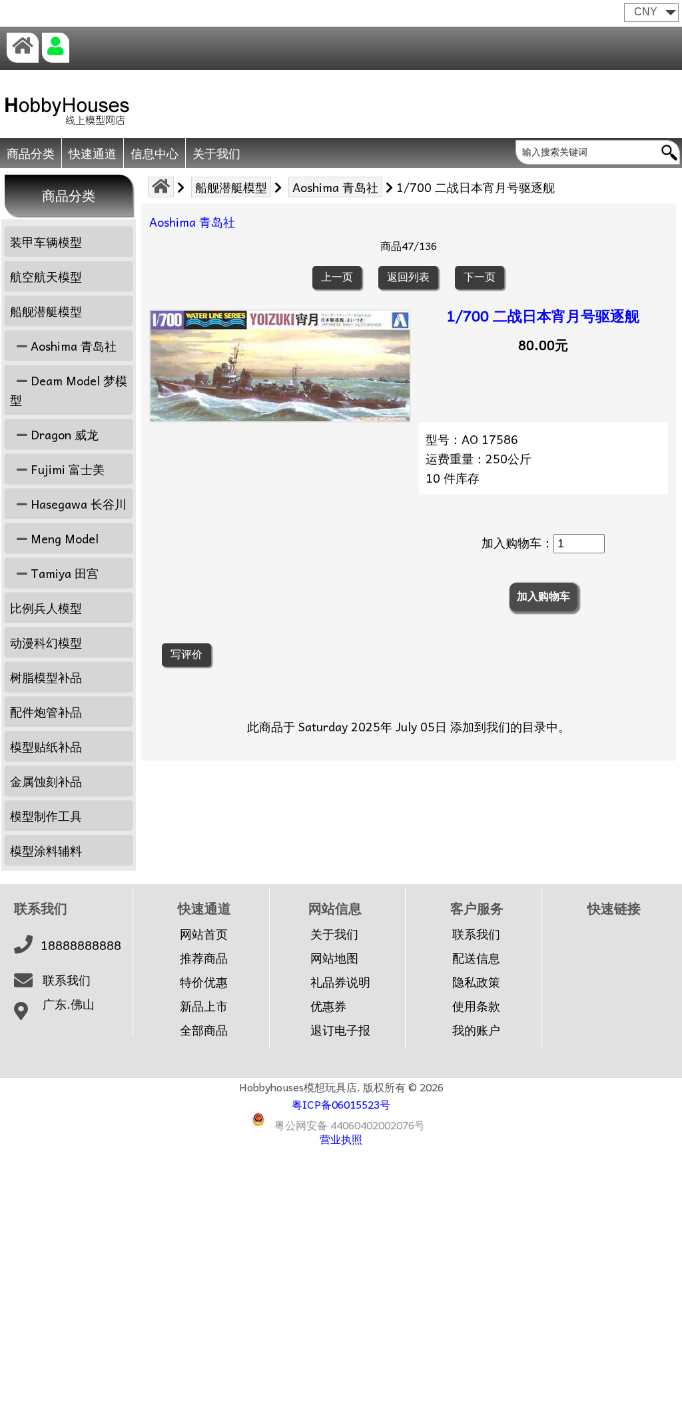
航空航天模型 (46, 276)
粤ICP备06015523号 (341, 1104)
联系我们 (67, 980)
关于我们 (216, 153)
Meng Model (63, 538)
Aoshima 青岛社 (335, 187)
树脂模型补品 (46, 677)
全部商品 (204, 1030)
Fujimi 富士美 (66, 469)
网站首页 (204, 934)
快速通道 (93, 153)
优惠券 (328, 1006)
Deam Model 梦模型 (68, 390)
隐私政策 (476, 982)
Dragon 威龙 (63, 434)
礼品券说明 (340, 982)
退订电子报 (340, 1030)
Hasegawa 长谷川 (77, 503)
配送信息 (476, 958)
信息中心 (154, 153)
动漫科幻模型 (46, 642)
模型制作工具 (46, 815)
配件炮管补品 (46, 711)
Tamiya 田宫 (63, 573)
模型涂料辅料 (46, 850)
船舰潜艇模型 (231, 187)
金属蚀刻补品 (46, 781)
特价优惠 (204, 982)
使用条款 (476, 1006)
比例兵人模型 (46, 607)
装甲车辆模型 (46, 241)
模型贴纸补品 (46, 746)
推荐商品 (204, 958)
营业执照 (341, 1138)
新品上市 (204, 1006)
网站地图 (334, 958)
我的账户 (476, 1030)
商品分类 (31, 153)
